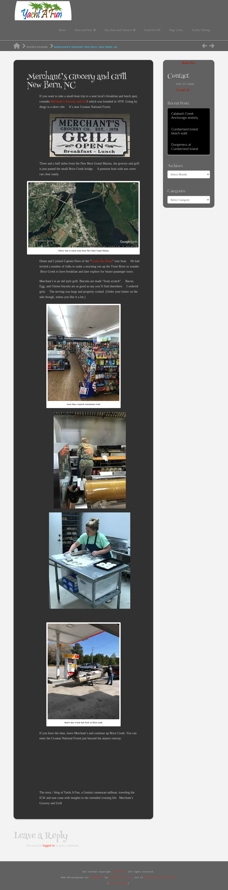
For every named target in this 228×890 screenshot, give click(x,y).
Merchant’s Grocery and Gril (69, 101)
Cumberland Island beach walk (184, 131)
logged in (49, 845)
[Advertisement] (120, 755)
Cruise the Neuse (101, 261)
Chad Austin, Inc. (121, 877)
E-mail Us (182, 89)
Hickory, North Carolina (160, 877)
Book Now (188, 62)
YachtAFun (119, 871)
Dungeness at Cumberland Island (184, 147)
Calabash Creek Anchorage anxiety (184, 116)
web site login (118, 883)
